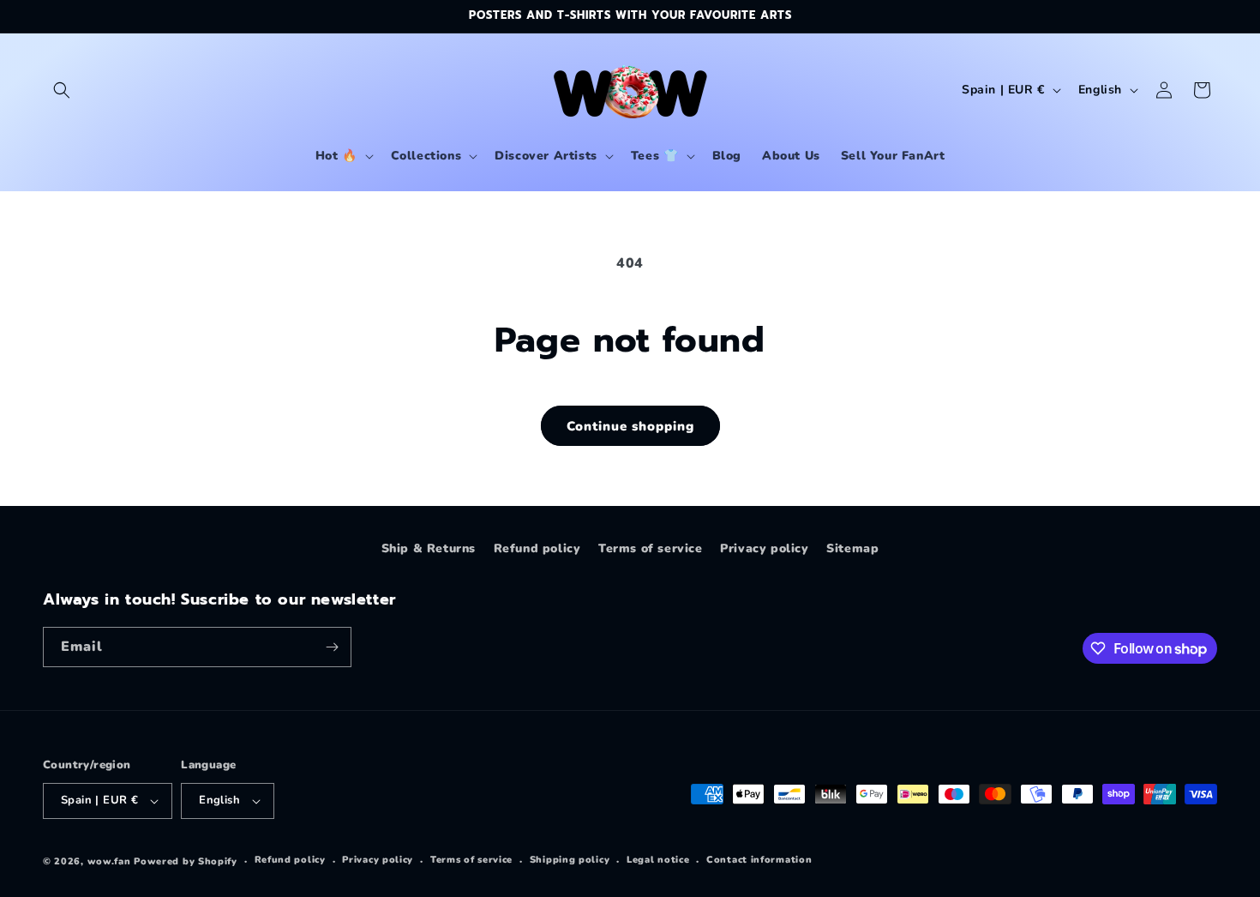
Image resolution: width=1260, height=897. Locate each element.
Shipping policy (570, 859)
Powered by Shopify (185, 861)
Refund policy (537, 548)
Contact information (759, 859)
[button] (62, 90)
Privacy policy (764, 548)
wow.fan (109, 861)
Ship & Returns (428, 548)
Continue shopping (630, 426)
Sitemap (852, 548)
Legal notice (658, 859)
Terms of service (650, 548)
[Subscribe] (332, 647)
